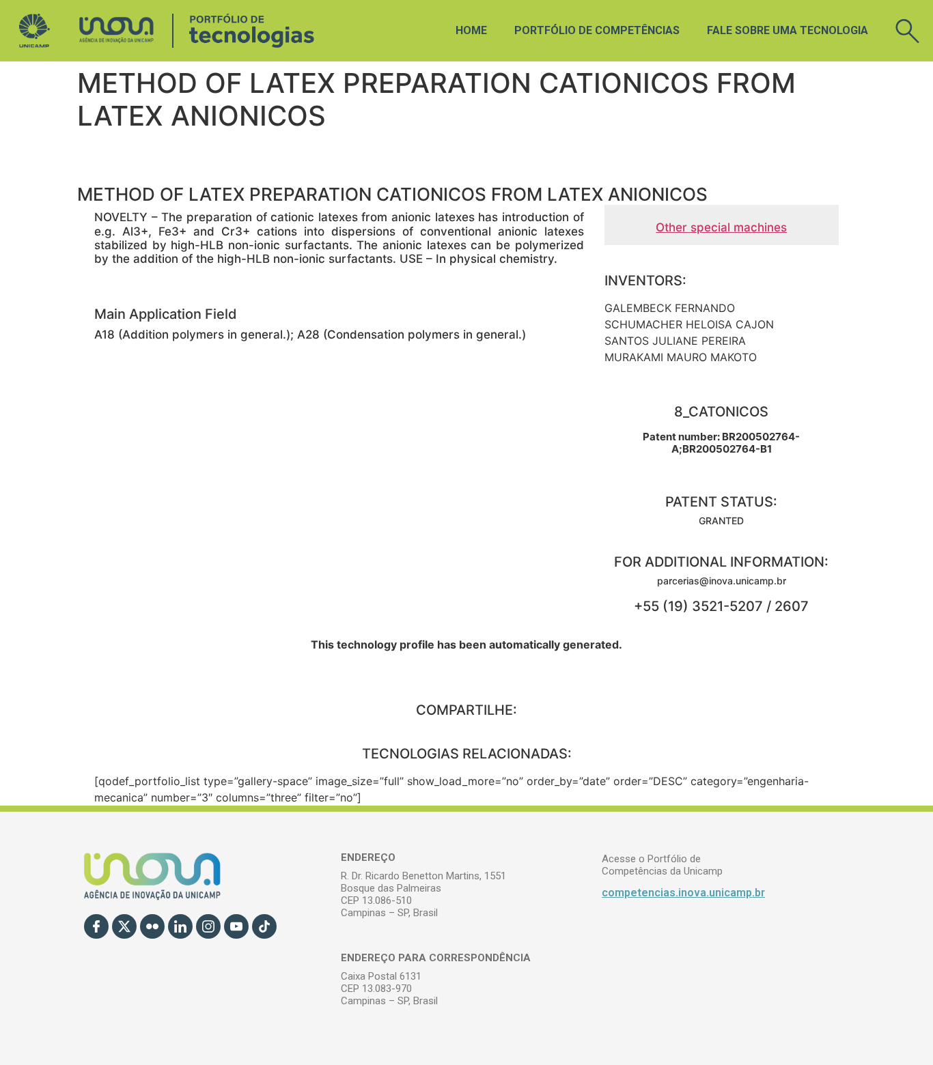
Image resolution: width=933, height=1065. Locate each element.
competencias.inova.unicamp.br (683, 892)
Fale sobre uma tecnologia (787, 30)
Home (471, 30)
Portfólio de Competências (597, 30)
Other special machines (721, 227)
